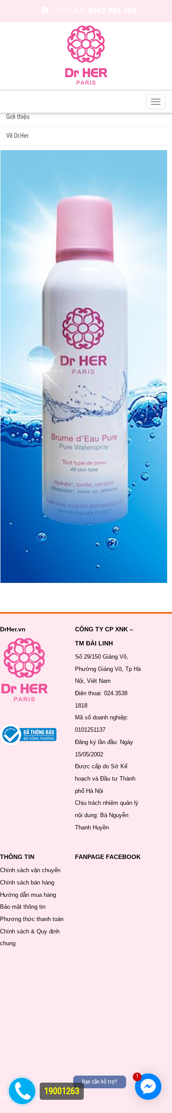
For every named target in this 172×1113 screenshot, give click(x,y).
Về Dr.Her (17, 136)
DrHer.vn (13, 629)
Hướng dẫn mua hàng (28, 895)
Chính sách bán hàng (27, 882)
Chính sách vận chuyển (30, 870)
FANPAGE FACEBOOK (108, 856)
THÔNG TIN (17, 856)
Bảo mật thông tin (22, 906)
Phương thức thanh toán (32, 919)
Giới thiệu (18, 117)
